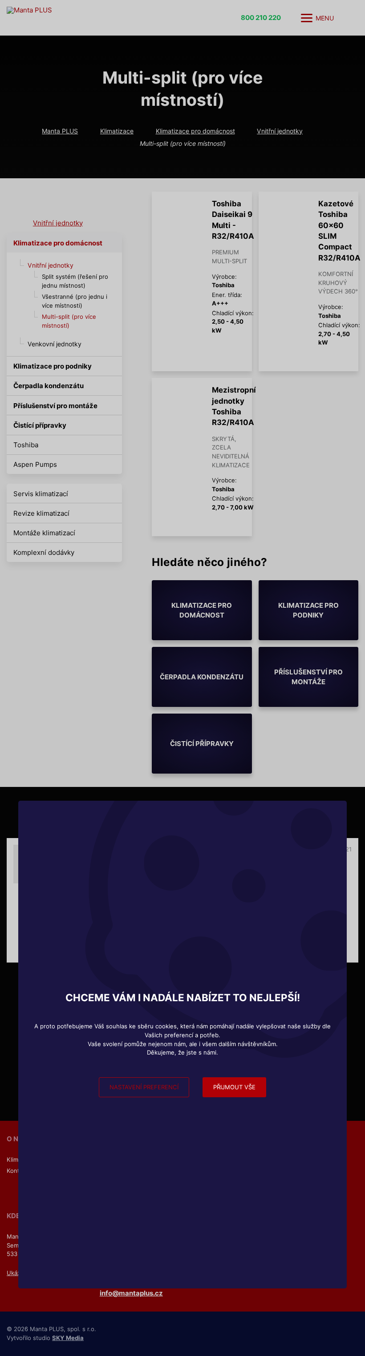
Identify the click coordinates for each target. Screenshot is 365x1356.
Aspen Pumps (35, 464)
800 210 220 (261, 17)
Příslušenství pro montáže (55, 405)
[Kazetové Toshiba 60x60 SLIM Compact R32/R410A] (282, 207)
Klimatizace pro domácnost (195, 131)
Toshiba (25, 445)
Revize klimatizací (41, 513)
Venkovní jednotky (54, 344)
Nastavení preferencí (144, 1087)
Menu (325, 18)
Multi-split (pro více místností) (69, 321)
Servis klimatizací (40, 493)
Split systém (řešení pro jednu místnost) (75, 281)
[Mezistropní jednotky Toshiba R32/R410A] (175, 394)
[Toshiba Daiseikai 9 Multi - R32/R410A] (175, 207)
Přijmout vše (234, 1087)
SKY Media (68, 1337)
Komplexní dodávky (43, 552)
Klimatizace (117, 131)
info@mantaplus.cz (131, 1293)
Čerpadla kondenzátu (48, 385)
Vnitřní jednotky (280, 131)
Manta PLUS (60, 131)
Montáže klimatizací (44, 533)
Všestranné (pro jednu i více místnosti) (74, 301)
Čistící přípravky (39, 425)
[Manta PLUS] (96, 18)
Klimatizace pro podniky (52, 366)
